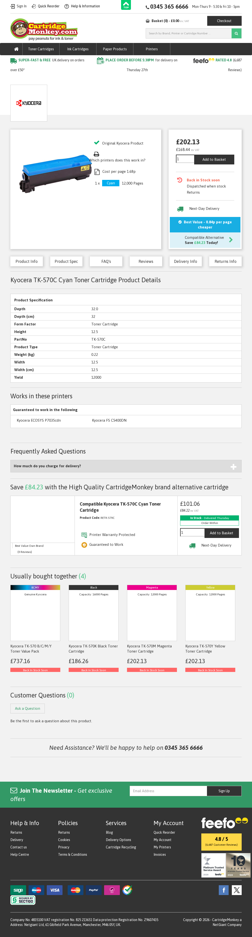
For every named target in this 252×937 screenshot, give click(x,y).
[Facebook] (222, 890)
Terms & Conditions (72, 855)
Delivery (16, 840)
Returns (16, 832)
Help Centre (19, 855)
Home (15, 80)
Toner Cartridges (41, 49)
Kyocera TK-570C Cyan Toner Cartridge (113, 80)
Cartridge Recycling (121, 847)
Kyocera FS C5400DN (109, 420)
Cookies (64, 840)
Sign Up (224, 791)
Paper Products (115, 49)
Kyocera (68, 80)
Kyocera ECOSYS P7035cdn (39, 420)
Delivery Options (118, 840)
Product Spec (66, 261)
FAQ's (106, 261)
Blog (109, 832)
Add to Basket (214, 159)
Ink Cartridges (78, 49)
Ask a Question (111, 101)
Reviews (146, 261)
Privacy (63, 847)
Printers (152, 49)
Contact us (18, 847)
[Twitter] (235, 890)
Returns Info (225, 261)
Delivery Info (185, 261)
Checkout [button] (224, 21)
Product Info (27, 261)
